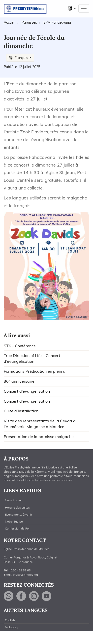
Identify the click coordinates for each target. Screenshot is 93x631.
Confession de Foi (17, 528)
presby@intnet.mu (25, 574)
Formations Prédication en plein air (36, 371)
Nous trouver (14, 500)
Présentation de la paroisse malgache (39, 436)
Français (21, 57)
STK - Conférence (20, 345)
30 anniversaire (19, 381)
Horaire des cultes (17, 507)
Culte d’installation (21, 410)
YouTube (47, 596)
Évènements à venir (18, 514)
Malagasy (11, 627)
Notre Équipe (14, 521)
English (10, 620)
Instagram (34, 596)
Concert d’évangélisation (27, 391)
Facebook (21, 596)
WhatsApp (9, 596)
